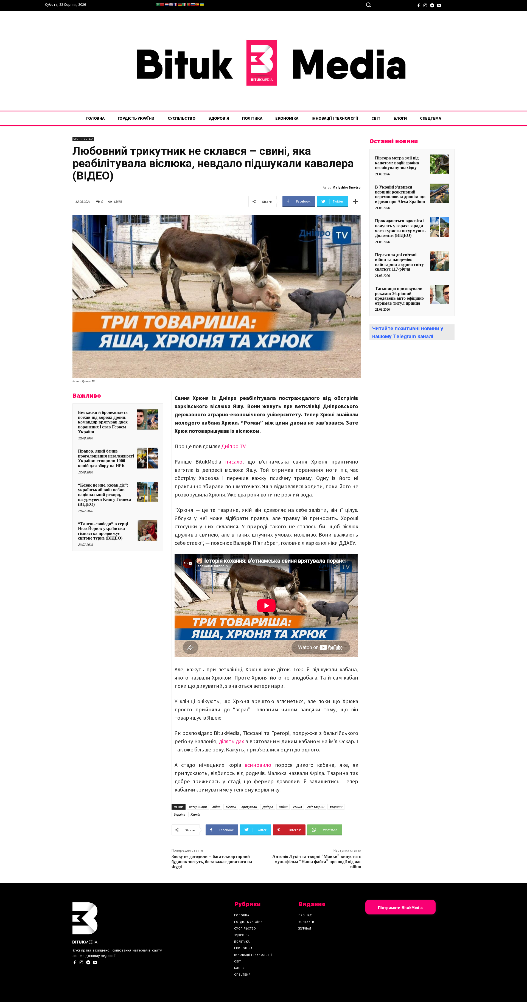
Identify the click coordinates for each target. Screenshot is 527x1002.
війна (216, 807)
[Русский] (193, 4)
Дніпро (267, 807)
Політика (242, 942)
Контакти (306, 922)
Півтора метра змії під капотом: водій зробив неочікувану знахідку (397, 163)
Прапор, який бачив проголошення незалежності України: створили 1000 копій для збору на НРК (106, 458)
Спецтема (242, 974)
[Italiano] (184, 4)
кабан (283, 807)
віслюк (231, 807)
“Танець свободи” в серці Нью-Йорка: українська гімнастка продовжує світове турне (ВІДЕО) (103, 531)
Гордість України (248, 922)
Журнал (304, 928)
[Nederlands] (166, 4)
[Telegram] (432, 5)
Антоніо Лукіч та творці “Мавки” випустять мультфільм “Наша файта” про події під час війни (316, 862)
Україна (179, 814)
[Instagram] (425, 5)
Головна (241, 915)
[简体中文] (162, 4)
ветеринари (198, 807)
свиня (297, 807)
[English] (171, 4)
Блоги (239, 968)
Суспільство (83, 139)
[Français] (175, 4)
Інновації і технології (253, 955)
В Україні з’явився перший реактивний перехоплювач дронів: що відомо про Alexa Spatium (400, 194)
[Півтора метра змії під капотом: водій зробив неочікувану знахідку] (439, 164)
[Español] (197, 4)
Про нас (305, 915)
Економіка (243, 948)
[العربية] (158, 4)
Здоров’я (242, 935)
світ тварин (315, 807)
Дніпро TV (233, 446)
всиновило (258, 764)
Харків (195, 814)
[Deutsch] (180, 4)
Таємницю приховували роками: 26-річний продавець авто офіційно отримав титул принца (399, 295)
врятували (249, 807)
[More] (355, 201)
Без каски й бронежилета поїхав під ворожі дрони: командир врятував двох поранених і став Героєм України (103, 422)
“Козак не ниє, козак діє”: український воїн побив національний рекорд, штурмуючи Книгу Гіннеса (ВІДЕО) (104, 495)
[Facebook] (418, 5)
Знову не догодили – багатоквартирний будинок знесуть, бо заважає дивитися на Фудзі (212, 862)
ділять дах (231, 741)
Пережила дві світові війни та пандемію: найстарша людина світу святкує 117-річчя (399, 262)
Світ (237, 961)
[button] (368, 5)
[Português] (188, 4)
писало (233, 461)
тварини (336, 807)
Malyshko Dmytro (346, 187)
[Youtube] (439, 5)
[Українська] (202, 4)
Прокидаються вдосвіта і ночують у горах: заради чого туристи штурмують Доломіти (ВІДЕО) (400, 228)
